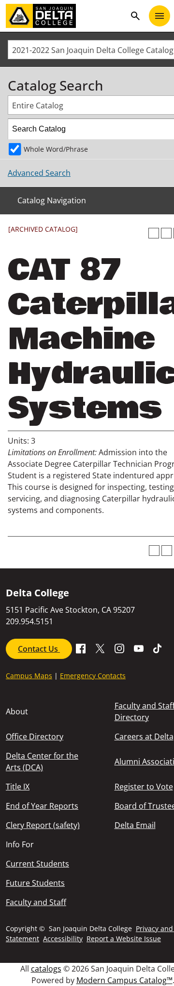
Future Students (35, 883)
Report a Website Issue (124, 938)
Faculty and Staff (36, 902)
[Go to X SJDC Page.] (100, 648)
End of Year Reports (42, 806)
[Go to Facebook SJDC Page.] (80, 648)
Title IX (17, 786)
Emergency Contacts (93, 675)
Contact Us (39, 649)
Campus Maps (29, 675)
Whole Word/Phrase (56, 149)
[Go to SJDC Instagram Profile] (119, 648)
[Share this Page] (166, 233)
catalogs (46, 968)
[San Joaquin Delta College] (66, 16)
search (135, 16)
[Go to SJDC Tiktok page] (158, 648)
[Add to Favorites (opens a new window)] (153, 233)
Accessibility (63, 938)
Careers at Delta (144, 736)
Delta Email (135, 825)
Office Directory (34, 736)
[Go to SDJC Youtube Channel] (138, 648)
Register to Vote (144, 786)
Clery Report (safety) (43, 825)
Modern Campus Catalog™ (124, 980)
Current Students (37, 863)
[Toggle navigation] (159, 15)
